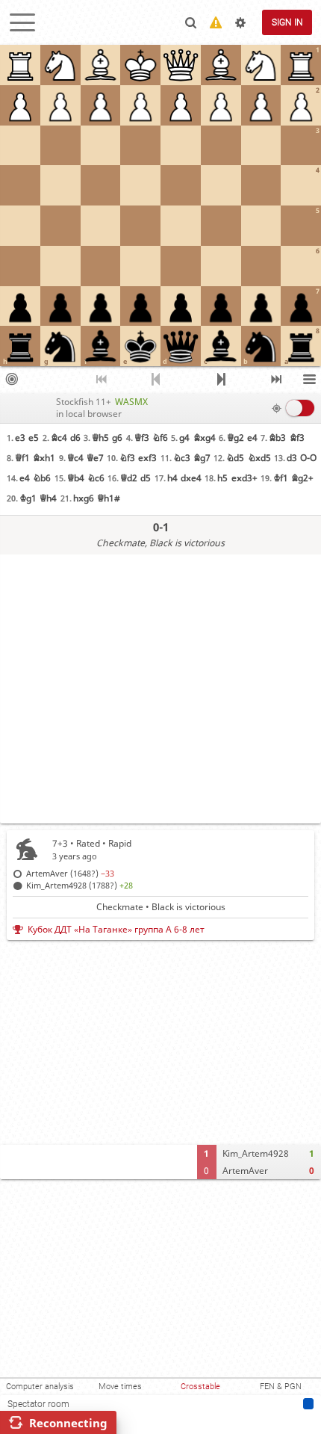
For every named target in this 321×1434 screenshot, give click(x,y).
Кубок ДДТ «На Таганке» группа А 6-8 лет (116, 929)
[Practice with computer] (11, 380)
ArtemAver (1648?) (70, 873)
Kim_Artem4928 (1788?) (79, 885)
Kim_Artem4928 (255, 1153)
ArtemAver (245, 1170)
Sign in (287, 22)
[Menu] (309, 380)
